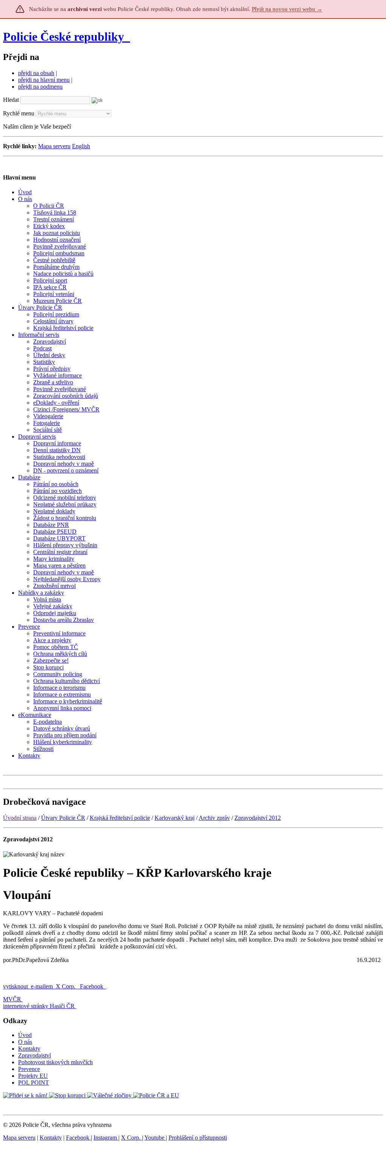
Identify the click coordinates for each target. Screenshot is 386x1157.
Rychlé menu (18, 113)
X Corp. (66, 986)
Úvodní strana (20, 818)
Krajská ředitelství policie (120, 818)
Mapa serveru (54, 146)
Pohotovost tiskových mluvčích (55, 1062)
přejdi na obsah (36, 73)
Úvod (25, 1035)
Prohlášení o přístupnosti (197, 1137)
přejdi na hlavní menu (44, 80)
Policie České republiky (63, 36)
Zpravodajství (34, 1055)
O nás (25, 1042)
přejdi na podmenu (40, 86)
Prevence (29, 1069)
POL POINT (33, 1082)
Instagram (105, 1137)
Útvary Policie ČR (63, 818)
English (81, 146)
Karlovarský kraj (175, 818)
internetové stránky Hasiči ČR (39, 1006)
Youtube (155, 1137)
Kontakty (29, 1048)
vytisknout (15, 986)
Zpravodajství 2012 (257, 818)
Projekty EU (33, 1076)
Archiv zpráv (214, 818)
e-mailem (42, 986)
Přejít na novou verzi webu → (287, 9)
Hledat (11, 100)
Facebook (92, 986)
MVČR (12, 999)
